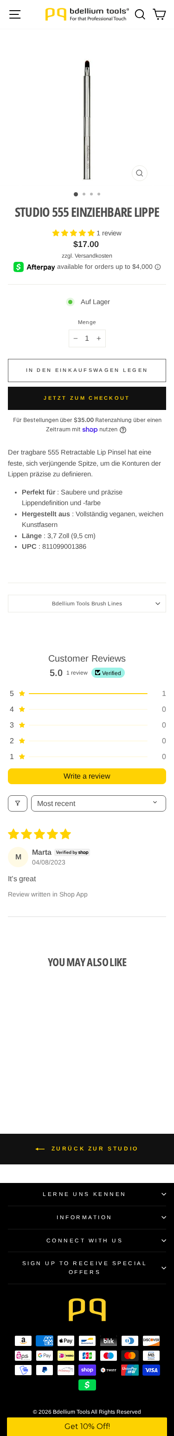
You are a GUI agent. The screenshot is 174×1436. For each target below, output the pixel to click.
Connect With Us (84, 1240)
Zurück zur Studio (93, 1148)
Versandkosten (93, 256)
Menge (87, 322)
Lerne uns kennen (85, 1194)
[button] (74, 233)
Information (85, 1217)
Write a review (87, 776)
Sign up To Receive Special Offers (85, 1267)
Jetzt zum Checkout (87, 398)
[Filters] (17, 803)
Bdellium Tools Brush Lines (87, 603)
